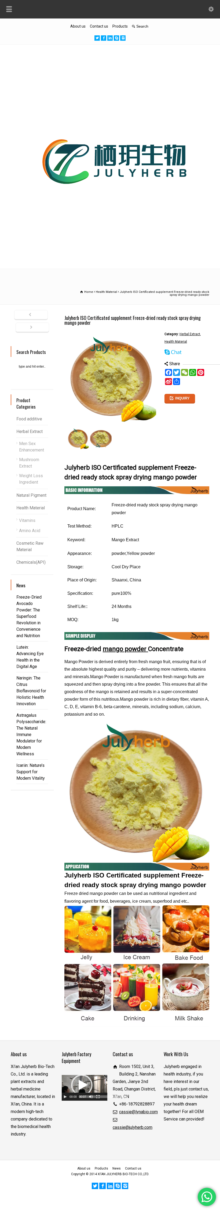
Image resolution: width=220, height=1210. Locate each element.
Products (120, 26)
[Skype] (116, 38)
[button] (82, 1085)
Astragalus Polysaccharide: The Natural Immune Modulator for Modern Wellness (31, 734)
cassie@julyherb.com (132, 1127)
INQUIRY (182, 398)
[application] (84, 1088)
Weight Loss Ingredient (31, 479)
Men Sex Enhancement (31, 447)
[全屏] (98, 1097)
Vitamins (27, 520)
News (116, 1168)
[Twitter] (97, 38)
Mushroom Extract (29, 463)
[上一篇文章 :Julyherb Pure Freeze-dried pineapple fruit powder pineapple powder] (31, 315)
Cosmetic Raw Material (29, 546)
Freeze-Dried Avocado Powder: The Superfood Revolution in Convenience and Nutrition (29, 616)
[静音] (91, 1097)
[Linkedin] (110, 38)
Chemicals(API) (31, 562)
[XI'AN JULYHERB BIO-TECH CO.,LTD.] (110, 256)
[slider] (103, 1096)
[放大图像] (112, 334)
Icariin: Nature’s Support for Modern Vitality (30, 772)
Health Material (175, 341)
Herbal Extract (189, 334)
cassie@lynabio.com (138, 1111)
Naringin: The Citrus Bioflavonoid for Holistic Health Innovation (31, 690)
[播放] (65, 1097)
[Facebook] (103, 38)
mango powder (125, 649)
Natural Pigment (31, 495)
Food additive (29, 418)
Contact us (99, 26)
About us (78, 26)
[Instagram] (123, 38)
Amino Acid (29, 530)
